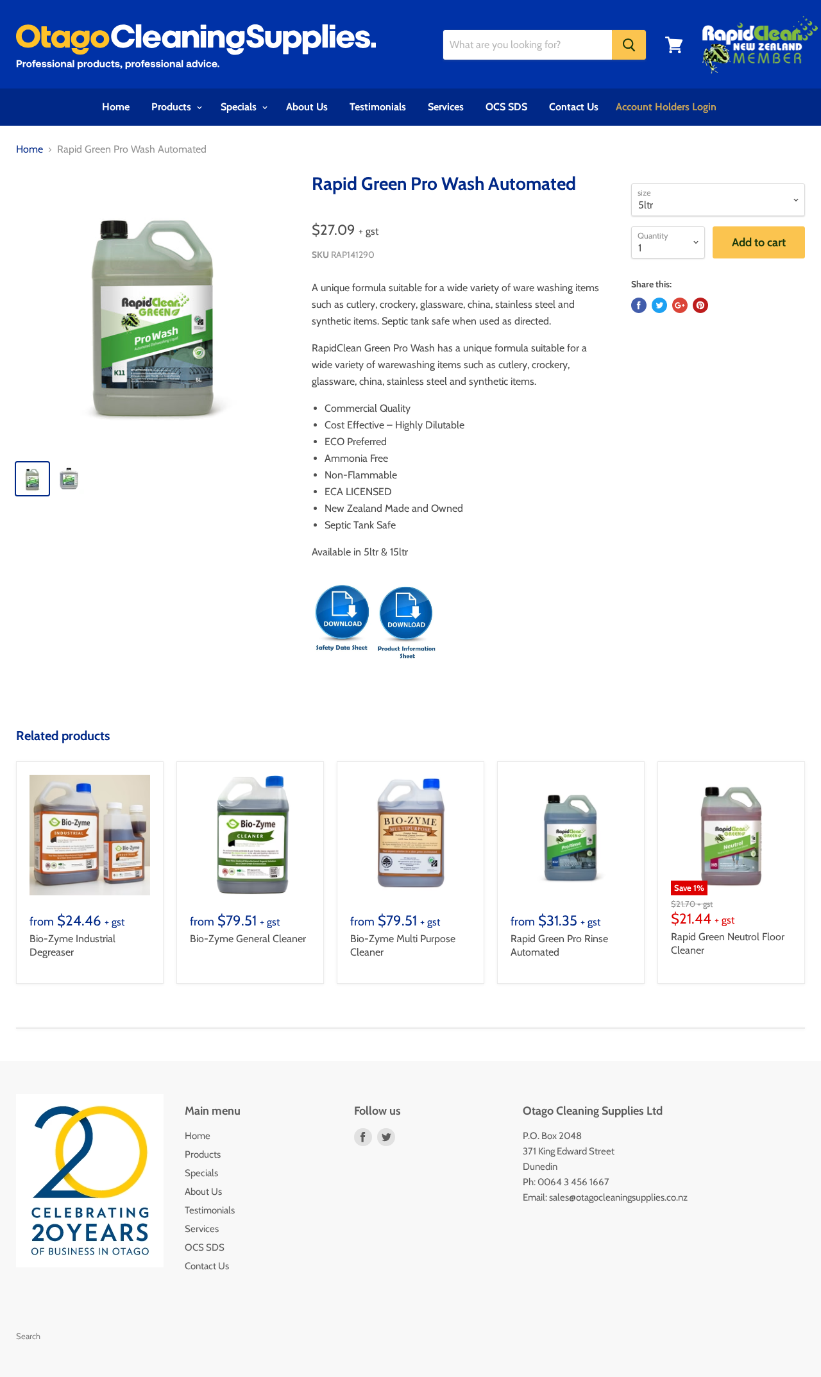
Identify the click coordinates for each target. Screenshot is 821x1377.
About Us (307, 107)
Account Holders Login (666, 107)
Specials (240, 107)
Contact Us (573, 107)
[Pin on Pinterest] (700, 305)
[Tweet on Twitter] (659, 305)
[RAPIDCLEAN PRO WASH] (342, 666)
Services (446, 107)
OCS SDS (506, 107)
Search (28, 1336)
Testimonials (378, 107)
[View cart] (674, 45)
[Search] (629, 45)
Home (116, 107)
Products (172, 107)
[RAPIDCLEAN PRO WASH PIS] (406, 666)
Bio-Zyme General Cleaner (248, 939)
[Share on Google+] (680, 305)
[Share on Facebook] (639, 305)
